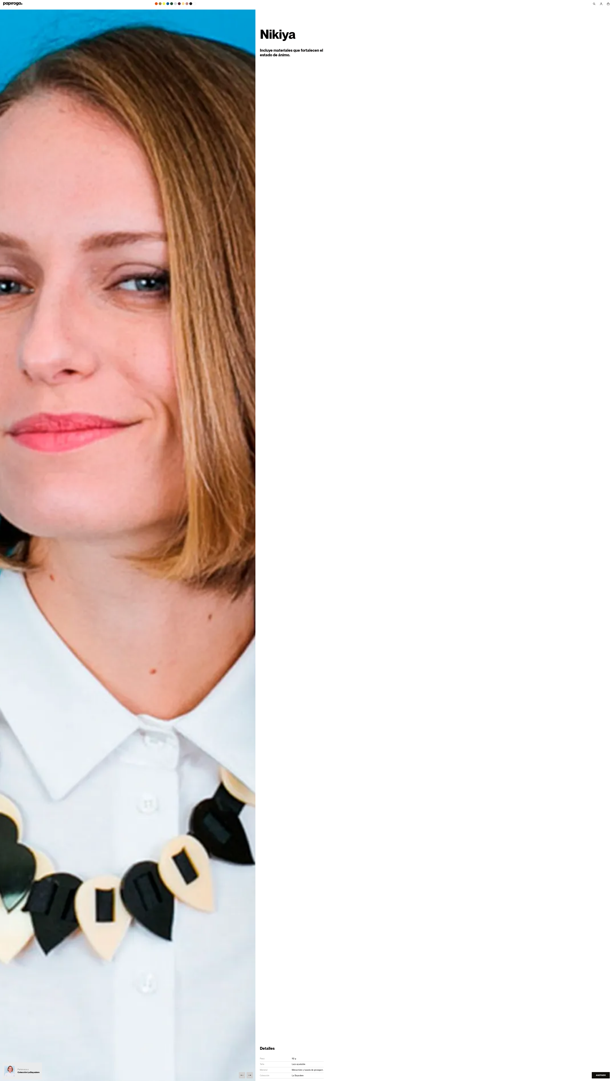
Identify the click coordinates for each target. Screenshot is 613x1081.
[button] (242, 1075)
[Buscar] (594, 3)
